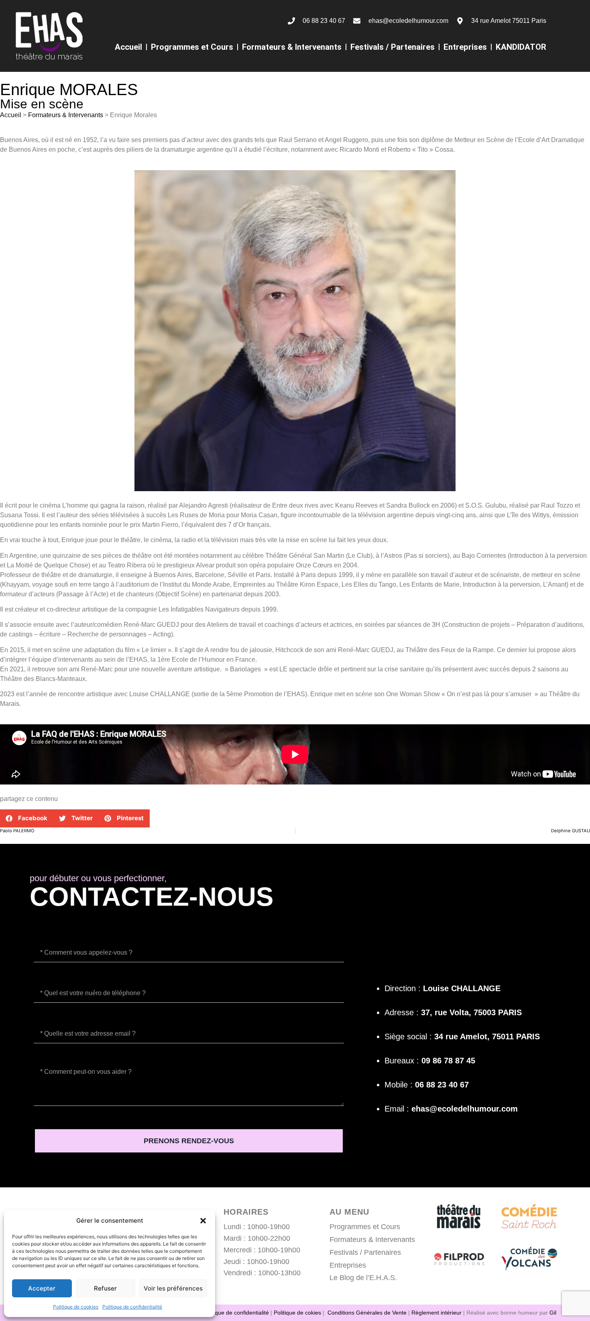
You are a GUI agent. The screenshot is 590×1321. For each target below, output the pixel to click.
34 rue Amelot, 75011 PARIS (487, 1036)
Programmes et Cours (192, 47)
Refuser (105, 1288)
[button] (203, 1221)
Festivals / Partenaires (392, 47)
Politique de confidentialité (132, 1307)
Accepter (41, 1288)
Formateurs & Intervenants (292, 47)
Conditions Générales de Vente (367, 1312)
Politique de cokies (297, 1312)
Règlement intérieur (436, 1312)
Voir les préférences (173, 1288)
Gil (552, 1312)
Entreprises (465, 47)
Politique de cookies (75, 1307)
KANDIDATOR (521, 47)
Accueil (128, 47)
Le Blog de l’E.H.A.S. (363, 1278)
